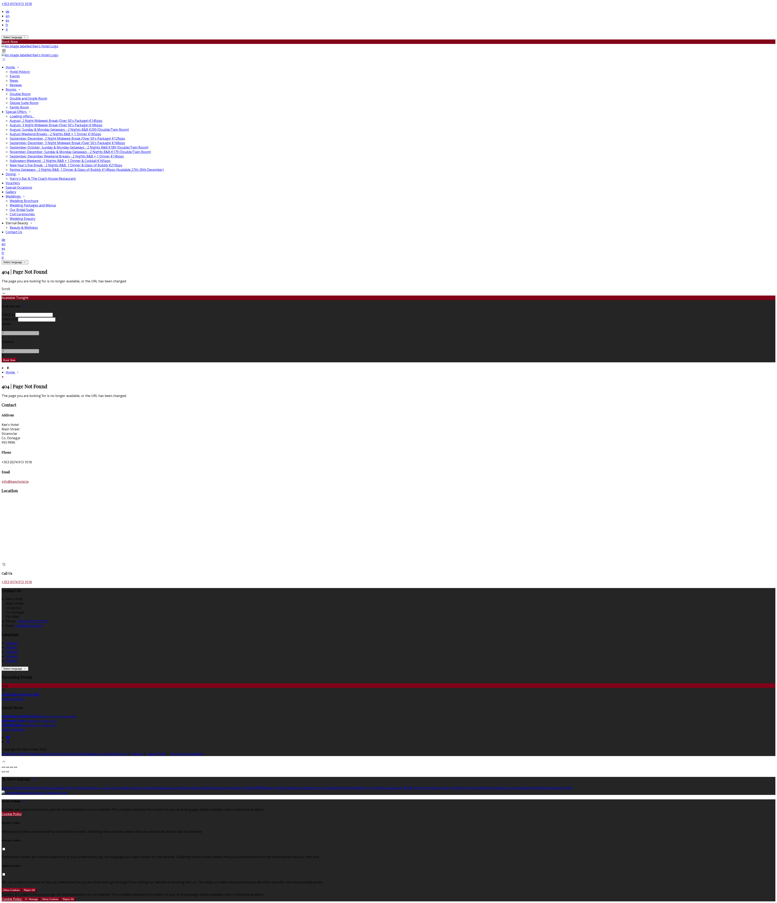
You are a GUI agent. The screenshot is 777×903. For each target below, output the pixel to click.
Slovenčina (557, 788)
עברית (320, 788)
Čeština (250, 788)
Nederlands (357, 788)
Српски (512, 788)
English (11, 647)
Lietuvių (137, 788)
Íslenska (331, 788)
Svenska (500, 788)
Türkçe (372, 788)
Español (12, 652)
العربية (103, 788)
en (8, 16)
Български (219, 788)
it (7, 29)
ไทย (381, 788)
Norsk (342, 788)
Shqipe (524, 788)
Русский (473, 788)
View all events (13, 699)
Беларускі (235, 788)
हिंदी (258, 788)
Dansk (70, 788)
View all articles (13, 729)
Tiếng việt (458, 788)
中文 (569, 788)
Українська (393, 788)
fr (7, 25)
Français (12, 656)
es (7, 20)
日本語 (408, 788)
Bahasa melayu (190, 788)
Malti (206, 788)
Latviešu (150, 788)
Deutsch (12, 643)
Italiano (11, 660)
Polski (445, 788)
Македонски (168, 788)
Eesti (94, 788)
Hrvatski (281, 788)
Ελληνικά (83, 788)
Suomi (113, 788)
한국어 (418, 788)
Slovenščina (539, 788)
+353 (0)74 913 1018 (17, 4)
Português (432, 788)
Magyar (268, 788)
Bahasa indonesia (301, 788)
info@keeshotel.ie (15, 481)
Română (486, 788)
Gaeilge (125, 788)
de (7, 11)
